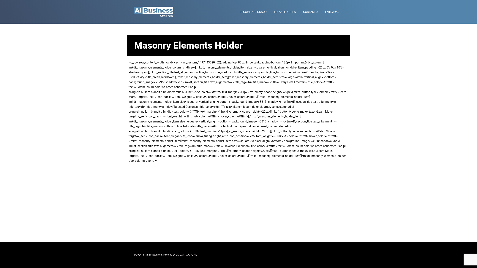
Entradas (332, 11)
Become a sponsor (253, 11)
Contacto (310, 11)
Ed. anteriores (285, 11)
